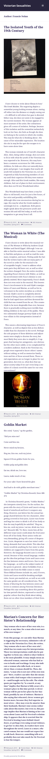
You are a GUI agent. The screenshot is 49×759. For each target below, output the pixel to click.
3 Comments (27, 225)
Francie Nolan (24, 222)
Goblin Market (15, 424)
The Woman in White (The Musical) (24, 235)
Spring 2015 (16, 225)
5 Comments (27, 750)
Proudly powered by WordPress (14, 756)
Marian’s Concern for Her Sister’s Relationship (24, 618)
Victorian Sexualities (17, 5)
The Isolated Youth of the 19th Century (23, 29)
